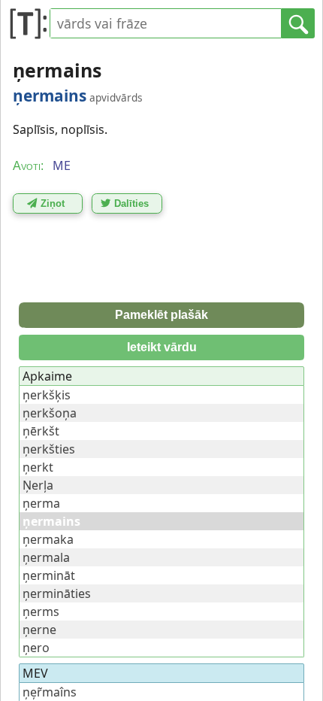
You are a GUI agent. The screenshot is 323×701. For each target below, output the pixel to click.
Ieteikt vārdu (162, 347)
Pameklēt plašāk (161, 314)
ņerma (41, 503)
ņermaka (48, 539)
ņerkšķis (47, 395)
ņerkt (38, 467)
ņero (36, 647)
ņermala (46, 557)
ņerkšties (49, 449)
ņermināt (49, 575)
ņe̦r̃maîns (50, 692)
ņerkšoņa (50, 413)
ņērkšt (41, 431)
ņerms (41, 611)
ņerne (39, 629)
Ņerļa (38, 485)
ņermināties (57, 593)
